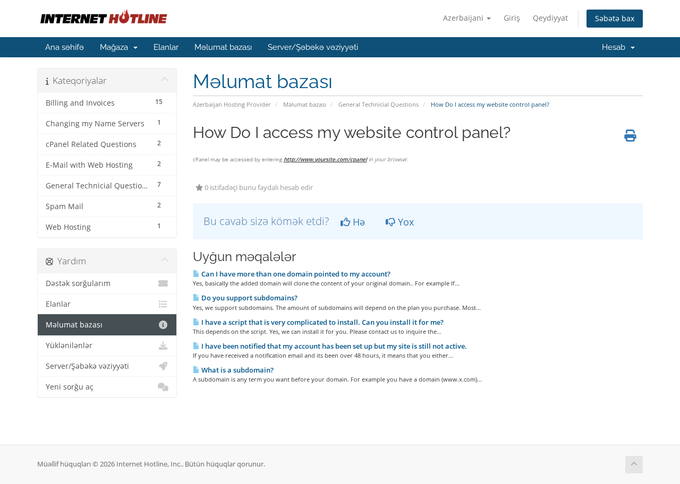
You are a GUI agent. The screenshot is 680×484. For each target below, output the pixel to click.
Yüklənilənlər (69, 345)
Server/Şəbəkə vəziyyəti (313, 47)
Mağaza (116, 47)
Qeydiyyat (550, 18)
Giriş (512, 18)
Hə (357, 221)
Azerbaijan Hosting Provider (232, 104)
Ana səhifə (64, 47)
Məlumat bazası (223, 47)
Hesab (616, 47)
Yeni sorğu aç (70, 387)
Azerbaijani (464, 18)
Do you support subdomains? (249, 297)
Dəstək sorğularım (78, 283)
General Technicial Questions (378, 104)
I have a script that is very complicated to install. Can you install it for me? (322, 322)
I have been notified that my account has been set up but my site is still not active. (333, 346)
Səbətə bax (614, 18)
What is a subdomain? (237, 370)
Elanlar (166, 47)
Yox (404, 221)
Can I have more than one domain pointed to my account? (295, 274)
